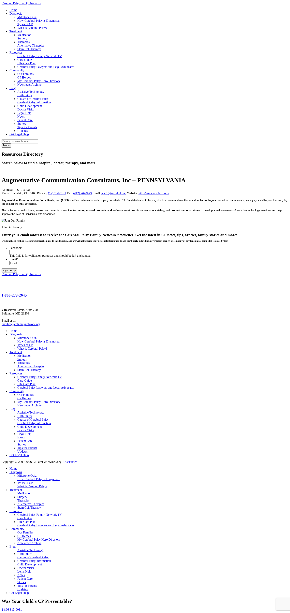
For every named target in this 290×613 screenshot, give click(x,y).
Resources (15, 52)
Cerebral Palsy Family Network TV (39, 56)
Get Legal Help (19, 134)
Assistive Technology (30, 91)
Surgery (22, 38)
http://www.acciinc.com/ (153, 193)
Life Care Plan (26, 63)
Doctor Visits (25, 109)
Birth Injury (24, 95)
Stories (21, 123)
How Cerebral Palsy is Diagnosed (38, 20)
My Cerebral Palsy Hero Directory (38, 81)
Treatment (15, 31)
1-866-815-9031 (12, 609)
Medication (24, 34)
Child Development (29, 106)
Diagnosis (15, 13)
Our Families (25, 74)
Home (13, 10)
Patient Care (25, 120)
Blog (12, 88)
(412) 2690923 (82, 193)
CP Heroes (24, 77)
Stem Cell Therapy (29, 49)
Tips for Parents (27, 127)
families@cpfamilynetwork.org (21, 324)
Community (16, 70)
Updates (22, 130)
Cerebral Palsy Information (34, 102)
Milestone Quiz (26, 17)
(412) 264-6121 (56, 193)
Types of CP (25, 24)
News (21, 116)
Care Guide (24, 59)
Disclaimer (70, 461)
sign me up (9, 270)
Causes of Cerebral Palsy (33, 98)
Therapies (23, 42)
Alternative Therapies (30, 45)
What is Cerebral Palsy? (32, 27)
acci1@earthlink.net (113, 193)
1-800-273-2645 (14, 295)
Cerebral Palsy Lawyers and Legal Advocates (45, 66)
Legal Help (24, 113)
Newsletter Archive (29, 84)
